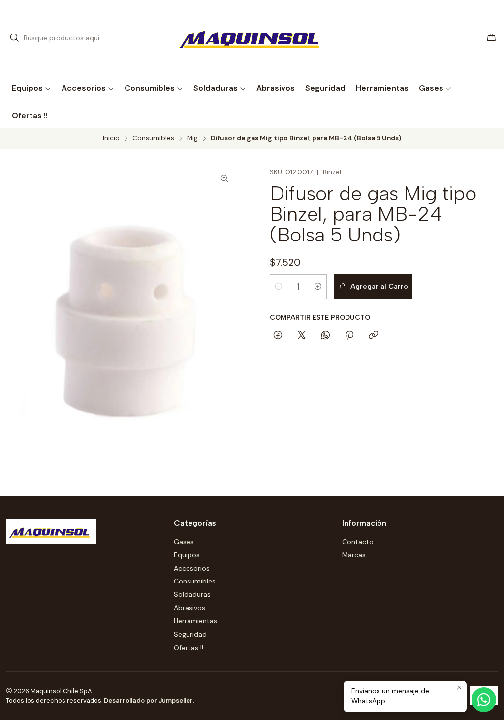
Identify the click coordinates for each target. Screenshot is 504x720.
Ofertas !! (188, 647)
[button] (31, 88)
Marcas (354, 554)
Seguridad (190, 634)
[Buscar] (14, 38)
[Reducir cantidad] (278, 287)
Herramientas (195, 621)
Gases (184, 541)
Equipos (187, 554)
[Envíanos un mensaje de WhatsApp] (484, 699)
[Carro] (491, 38)
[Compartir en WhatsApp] (325, 335)
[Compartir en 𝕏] (301, 335)
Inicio (111, 138)
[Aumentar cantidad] (318, 287)
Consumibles (153, 138)
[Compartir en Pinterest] (349, 335)
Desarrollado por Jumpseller (148, 700)
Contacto (358, 541)
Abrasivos (189, 607)
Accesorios (192, 568)
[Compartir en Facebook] (278, 335)
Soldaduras (192, 594)
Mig (192, 138)
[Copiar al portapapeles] (373, 335)
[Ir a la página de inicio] (252, 38)
